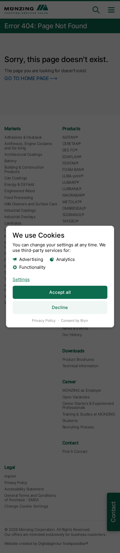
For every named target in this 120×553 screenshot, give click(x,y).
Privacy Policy (44, 321)
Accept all (60, 292)
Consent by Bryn (74, 321)
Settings (21, 279)
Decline (60, 307)
